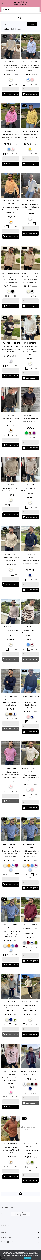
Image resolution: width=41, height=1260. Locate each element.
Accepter (27, 1258)
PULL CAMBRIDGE (11, 1144)
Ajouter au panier (10, 94)
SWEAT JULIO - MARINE (30, 696)
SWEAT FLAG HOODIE (30, 131)
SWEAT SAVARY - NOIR (30, 273)
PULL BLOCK (30, 201)
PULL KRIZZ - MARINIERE (11, 343)
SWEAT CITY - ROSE (10, 131)
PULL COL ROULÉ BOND (30, 1071)
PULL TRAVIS (11, 1002)
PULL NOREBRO (30, 343)
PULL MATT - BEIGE (11, 554)
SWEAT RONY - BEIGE (30, 1002)
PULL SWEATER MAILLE (10, 627)
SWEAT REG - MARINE (30, 925)
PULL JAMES (10, 485)
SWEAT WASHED (10, 61)
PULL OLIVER (30, 485)
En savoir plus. (19, 1258)
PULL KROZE (30, 627)
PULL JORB (11, 415)
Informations (7, 1225)
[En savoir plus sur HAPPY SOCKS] (20, 1214)
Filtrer (32, 24)
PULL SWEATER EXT (10, 696)
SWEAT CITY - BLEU (30, 61)
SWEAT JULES (11, 768)
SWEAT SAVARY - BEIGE (11, 273)
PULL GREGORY (30, 415)
